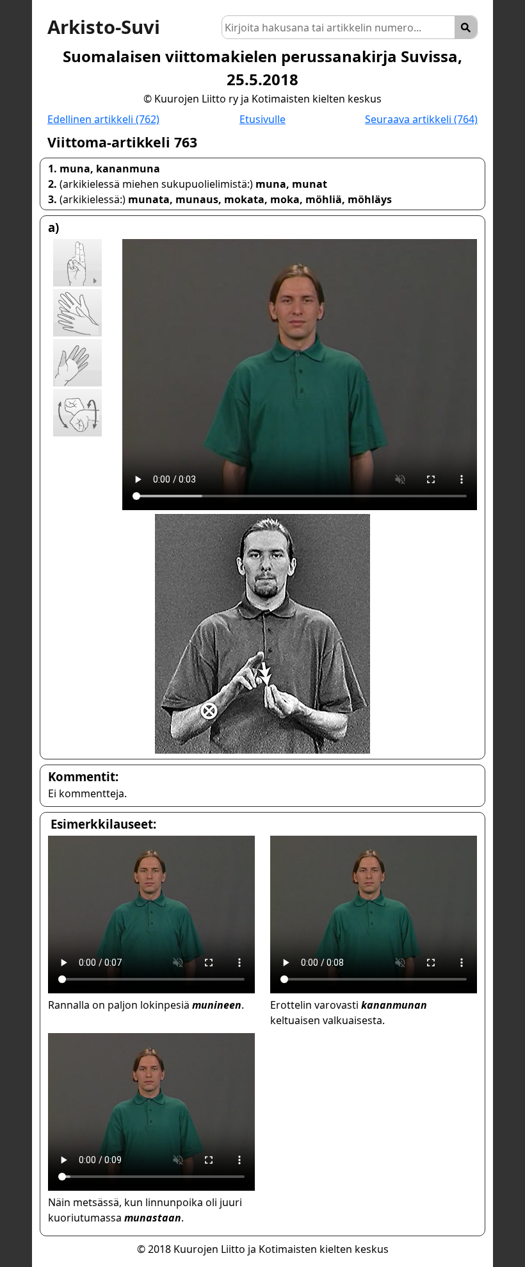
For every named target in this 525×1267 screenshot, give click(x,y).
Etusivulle (262, 119)
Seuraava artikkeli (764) (421, 119)
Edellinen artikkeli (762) (103, 119)
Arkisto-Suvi (103, 27)
